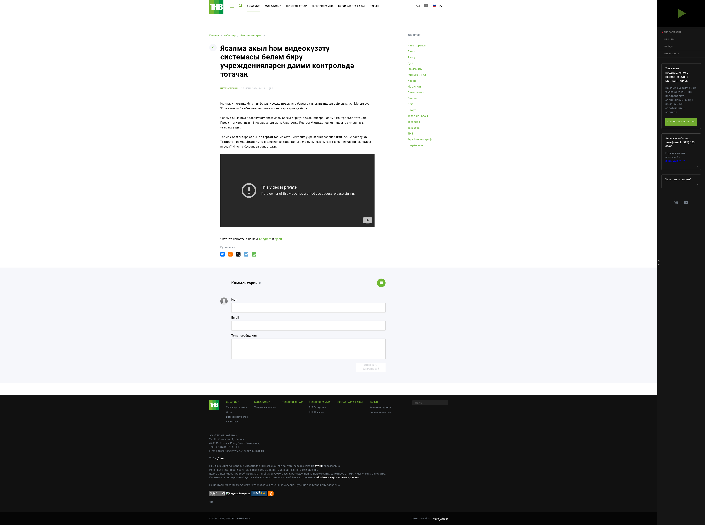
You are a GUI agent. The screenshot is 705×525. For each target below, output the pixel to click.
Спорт (412, 110)
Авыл (411, 51)
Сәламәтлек (416, 92)
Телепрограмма (323, 6)
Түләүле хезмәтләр (380, 412)
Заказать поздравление (681, 122)
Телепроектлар (296, 6)
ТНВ (410, 133)
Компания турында (380, 407)
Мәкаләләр (273, 6)
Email (235, 317)
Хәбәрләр (253, 6)
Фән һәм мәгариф (420, 139)
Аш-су (411, 57)
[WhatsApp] (254, 254)
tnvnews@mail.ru (253, 450)
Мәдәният (414, 86)
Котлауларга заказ (352, 6)
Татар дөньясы (418, 116)
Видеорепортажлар (237, 417)
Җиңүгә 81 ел (417, 75)
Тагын (374, 6)
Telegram (265, 239)
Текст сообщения (244, 335)
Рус (439, 5)
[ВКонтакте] (222, 254)
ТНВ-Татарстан (317, 407)
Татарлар (414, 121)
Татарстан (414, 127)
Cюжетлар (232, 421)
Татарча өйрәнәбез (265, 407)
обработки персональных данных (338, 477)
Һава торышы (417, 45)
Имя (234, 299)
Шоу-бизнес (416, 145)
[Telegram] (246, 254)
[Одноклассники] (230, 254)
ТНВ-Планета (316, 412)
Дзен (278, 239)
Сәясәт (412, 98)
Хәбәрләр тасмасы (236, 407)
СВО (410, 104)
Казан (412, 80)
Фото (229, 412)
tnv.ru (318, 465)
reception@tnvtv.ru (229, 450)
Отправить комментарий (370, 366)
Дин (410, 63)
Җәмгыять (415, 69)
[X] (238, 254)
